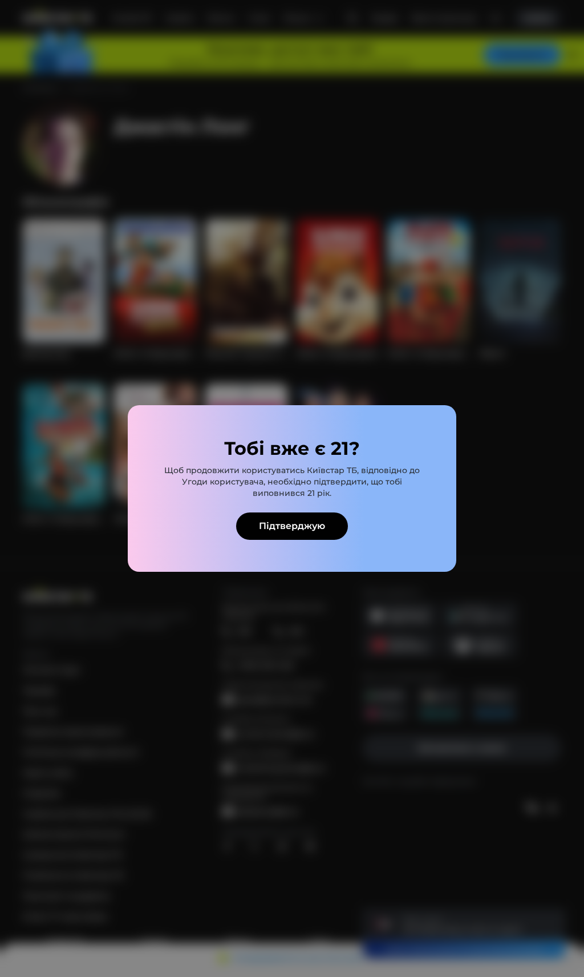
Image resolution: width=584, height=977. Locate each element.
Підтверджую (292, 525)
